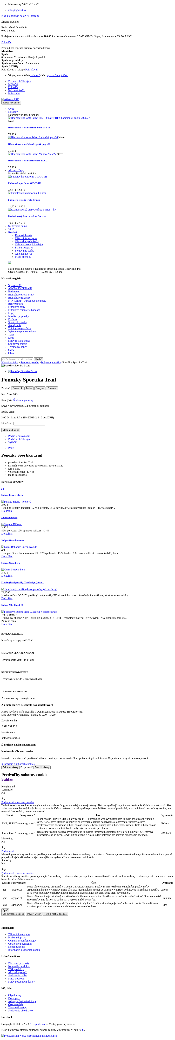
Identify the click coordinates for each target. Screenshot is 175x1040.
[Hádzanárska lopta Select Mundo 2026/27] (32, 154)
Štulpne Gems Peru (10, 563)
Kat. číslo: (7, 394)
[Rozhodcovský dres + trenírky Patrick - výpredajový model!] (32, 209)
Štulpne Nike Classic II (12, 605)
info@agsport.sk (17, 10)
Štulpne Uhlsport (9, 517)
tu (83, 1029)
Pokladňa (13, 87)
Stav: (4, 405)
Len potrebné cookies (13, 914)
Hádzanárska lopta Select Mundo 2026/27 (28, 160)
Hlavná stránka (9, 362)
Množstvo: (7, 423)
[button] (17, 802)
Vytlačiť (12, 442)
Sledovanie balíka (17, 975)
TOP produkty (16, 969)
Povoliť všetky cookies (55, 914)
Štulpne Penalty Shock (12, 495)
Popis (11, 447)
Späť (5, 910)
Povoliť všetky (42, 767)
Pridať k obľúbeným (19, 439)
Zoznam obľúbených (19, 81)
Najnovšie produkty (19, 966)
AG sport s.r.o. (37, 1024)
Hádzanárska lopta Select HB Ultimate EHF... (30, 127)
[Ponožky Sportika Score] (22, 371)
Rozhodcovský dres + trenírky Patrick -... (28, 216)
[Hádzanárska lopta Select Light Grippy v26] (33, 137)
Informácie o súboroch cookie (24, 949)
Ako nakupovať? (17, 972)
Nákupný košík (16, 90)
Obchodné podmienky (20, 943)
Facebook (17, 388)
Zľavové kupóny (17, 1007)
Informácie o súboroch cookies (18, 763)
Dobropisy (14, 998)
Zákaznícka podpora (19, 934)
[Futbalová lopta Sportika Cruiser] (27, 193)
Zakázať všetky (10, 767)
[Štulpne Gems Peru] (13, 569)
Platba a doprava (17, 937)
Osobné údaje (15, 1004)
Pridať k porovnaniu (19, 436)
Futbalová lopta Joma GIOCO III (24, 183)
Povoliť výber (34, 914)
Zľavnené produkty (18, 963)
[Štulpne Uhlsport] (11, 524)
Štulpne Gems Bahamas (12, 540)
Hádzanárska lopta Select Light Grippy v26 (29, 144)
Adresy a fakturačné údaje (22, 1001)
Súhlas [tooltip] (7, 779)
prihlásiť (35, 75)
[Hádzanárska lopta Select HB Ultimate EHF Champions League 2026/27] (49, 117)
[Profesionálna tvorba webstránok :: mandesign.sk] (29, 1035)
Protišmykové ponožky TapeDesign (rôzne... (22, 582)
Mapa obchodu (16, 978)
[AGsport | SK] (10, 99)
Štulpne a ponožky (23, 400)
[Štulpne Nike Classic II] (29, 611)
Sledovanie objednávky (20, 1010)
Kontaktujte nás (16, 946)
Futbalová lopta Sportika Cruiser (24, 200)
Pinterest (52, 388)
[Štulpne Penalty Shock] (16, 501)
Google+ (40, 388)
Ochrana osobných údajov (22, 940)
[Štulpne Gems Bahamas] (19, 546)
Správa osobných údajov (21, 981)
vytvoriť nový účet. (57, 75)
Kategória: (7, 400)
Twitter (29, 388)
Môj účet (13, 84)
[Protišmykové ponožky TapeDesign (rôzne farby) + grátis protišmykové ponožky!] (29, 589)
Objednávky (15, 995)
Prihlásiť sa (14, 93)
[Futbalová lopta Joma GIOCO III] (27, 176)
